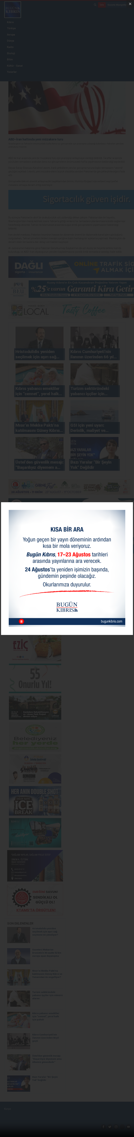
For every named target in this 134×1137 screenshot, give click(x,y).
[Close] (130, 4)
